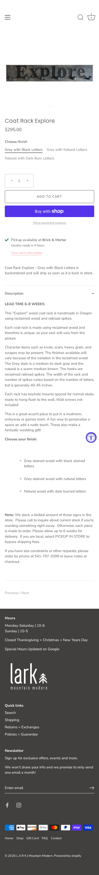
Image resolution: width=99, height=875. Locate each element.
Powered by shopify (67, 856)
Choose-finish (16, 142)
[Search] (80, 18)
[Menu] (7, 17)
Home (9, 838)
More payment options (49, 222)
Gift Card (32, 838)
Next (25, 592)
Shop (19, 838)
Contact (56, 838)
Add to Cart (49, 196)
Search (10, 712)
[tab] (49, 441)
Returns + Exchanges (22, 727)
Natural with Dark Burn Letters (29, 158)
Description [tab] (14, 293)
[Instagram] (18, 804)
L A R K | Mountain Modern (34, 856)
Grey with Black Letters (24, 149)
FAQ (45, 838)
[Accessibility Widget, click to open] (91, 437)
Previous (12, 592)
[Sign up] (91, 787)
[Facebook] (7, 804)
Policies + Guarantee (21, 734)
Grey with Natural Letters (67, 149)
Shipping (12, 719)
